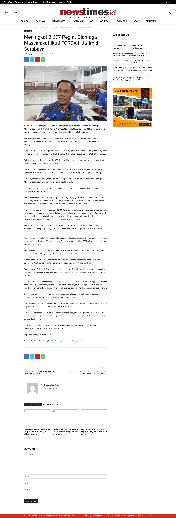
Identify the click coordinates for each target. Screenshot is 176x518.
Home (26, 28)
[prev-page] (25, 438)
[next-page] (29, 438)
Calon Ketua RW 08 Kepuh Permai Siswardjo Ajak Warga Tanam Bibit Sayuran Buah (88, 372)
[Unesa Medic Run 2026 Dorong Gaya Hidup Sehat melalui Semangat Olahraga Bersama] (37, 418)
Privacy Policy (86, 516)
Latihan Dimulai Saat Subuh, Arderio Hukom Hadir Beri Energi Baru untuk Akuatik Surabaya (65, 431)
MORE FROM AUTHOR (51, 405)
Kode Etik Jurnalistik (128, 516)
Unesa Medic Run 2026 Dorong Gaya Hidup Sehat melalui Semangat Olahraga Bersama (37, 431)
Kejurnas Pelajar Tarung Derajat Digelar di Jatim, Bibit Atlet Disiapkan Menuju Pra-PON (94, 431)
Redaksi (149, 516)
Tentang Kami (97, 516)
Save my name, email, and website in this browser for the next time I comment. (57, 496)
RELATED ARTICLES (33, 405)
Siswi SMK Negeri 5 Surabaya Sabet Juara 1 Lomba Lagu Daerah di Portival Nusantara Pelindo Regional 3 (132, 70)
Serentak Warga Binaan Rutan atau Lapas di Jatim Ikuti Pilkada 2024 (41, 372)
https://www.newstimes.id (49, 388)
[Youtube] (165, 12)
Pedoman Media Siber (112, 516)
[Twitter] (160, 12)
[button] (170, 13)
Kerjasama (140, 516)
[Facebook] (156, 12)
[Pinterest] (37, 59)
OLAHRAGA (35, 28)
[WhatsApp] (43, 59)
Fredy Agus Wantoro (33, 54)
